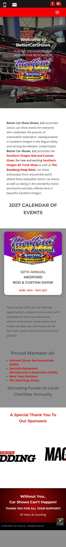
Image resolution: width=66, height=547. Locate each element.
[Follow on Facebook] (52, 3)
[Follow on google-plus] (58, 3)
